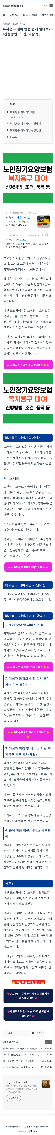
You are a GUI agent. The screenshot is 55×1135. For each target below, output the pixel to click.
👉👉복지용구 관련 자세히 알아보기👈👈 (28, 734)
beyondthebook (13, 6)
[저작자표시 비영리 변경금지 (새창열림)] (49, 1034)
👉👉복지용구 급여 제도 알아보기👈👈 (28, 365)
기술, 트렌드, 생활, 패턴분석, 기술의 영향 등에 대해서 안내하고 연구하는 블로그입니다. (22, 1088)
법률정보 (14, 14)
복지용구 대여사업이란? (23, 112)
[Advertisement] (27, 68)
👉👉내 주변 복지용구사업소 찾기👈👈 (28, 667)
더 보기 (48, 1042)
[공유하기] (18, 1033)
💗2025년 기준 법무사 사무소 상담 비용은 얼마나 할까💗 (28, 996)
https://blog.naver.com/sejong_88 (25, 235)
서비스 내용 (17, 117)
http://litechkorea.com (18, 212)
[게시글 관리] (26, 1033)
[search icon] (45, 6)
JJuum (33, 1131)
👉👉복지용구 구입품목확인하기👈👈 (28, 567)
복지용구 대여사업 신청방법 (25, 130)
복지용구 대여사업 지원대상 (25, 123)
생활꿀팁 (7, 24)
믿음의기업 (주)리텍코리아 (18, 217)
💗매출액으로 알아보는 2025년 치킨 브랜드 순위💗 (28, 1013)
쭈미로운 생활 (24, 1126)
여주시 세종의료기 (17, 239)
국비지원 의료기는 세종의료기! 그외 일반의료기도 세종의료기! (27, 245)
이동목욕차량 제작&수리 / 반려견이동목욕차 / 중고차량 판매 (18, 223)
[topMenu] (51, 5)
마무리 (13, 137)
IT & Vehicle (30, 14)
